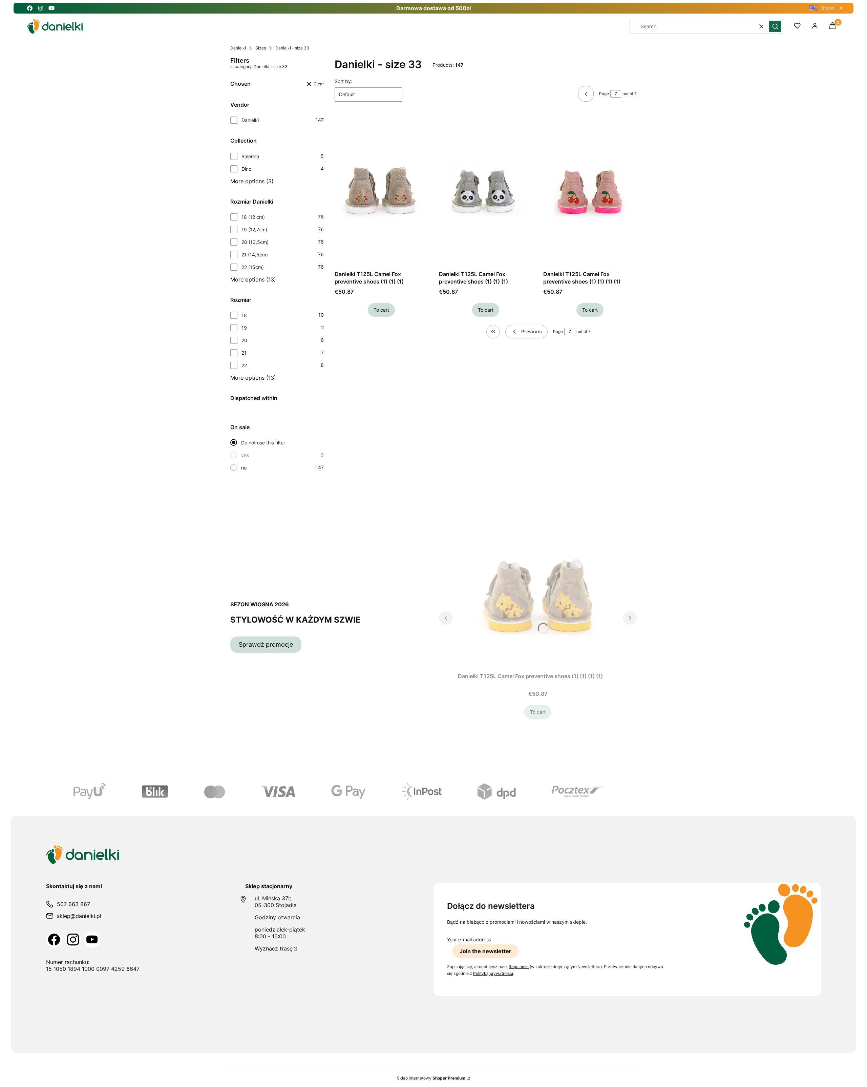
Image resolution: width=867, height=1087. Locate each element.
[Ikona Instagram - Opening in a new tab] (40, 8)
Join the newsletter (485, 951)
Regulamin (519, 966)
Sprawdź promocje (266, 644)
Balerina (250, 156)
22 (244, 365)
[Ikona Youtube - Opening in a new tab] (51, 8)
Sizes (260, 47)
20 (244, 340)
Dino (246, 169)
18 (244, 315)
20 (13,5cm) (255, 242)
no (244, 468)
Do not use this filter (263, 442)
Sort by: (343, 81)
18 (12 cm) (253, 217)
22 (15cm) (252, 267)
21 (244, 353)
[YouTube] (92, 940)
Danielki (238, 47)
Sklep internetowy (431, 1078)
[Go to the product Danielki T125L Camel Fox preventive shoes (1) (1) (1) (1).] (590, 191)
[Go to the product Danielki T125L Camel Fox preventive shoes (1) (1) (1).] (381, 191)
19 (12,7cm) (254, 229)
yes (245, 455)
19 (244, 328)
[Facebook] (54, 940)
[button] (775, 26)
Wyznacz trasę (274, 948)
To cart (381, 310)
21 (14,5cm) (254, 254)
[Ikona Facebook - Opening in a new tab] (29, 8)
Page (604, 93)
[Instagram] (73, 940)
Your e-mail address (469, 939)
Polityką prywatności (493, 973)
